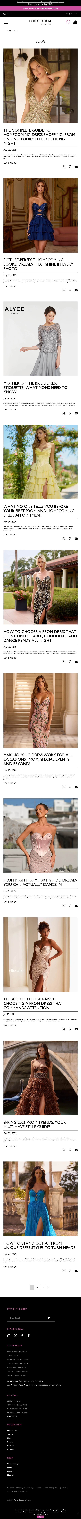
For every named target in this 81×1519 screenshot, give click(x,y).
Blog (9, 1438)
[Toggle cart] (75, 22)
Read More (9, 163)
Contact (10, 1446)
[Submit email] (49, 1318)
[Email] (76, 166)
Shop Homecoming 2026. (40, 4)
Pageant (10, 1471)
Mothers (10, 1475)
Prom (9, 1467)
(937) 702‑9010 (13, 1401)
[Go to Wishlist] (68, 22)
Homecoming (12, 1464)
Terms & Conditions (44, 1488)
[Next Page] (48, 1287)
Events (10, 1442)
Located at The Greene (17, 1412)
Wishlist (10, 1434)
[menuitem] (9, 1336)
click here (44, 1514)
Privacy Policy (61, 1488)
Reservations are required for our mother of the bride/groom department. (40, 2)
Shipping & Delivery (24, 1488)
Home (9, 30)
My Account (12, 1430)
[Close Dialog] (78, 1513)
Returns (10, 1449)
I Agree (40, 1517)
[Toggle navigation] (6, 22)
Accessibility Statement (17, 1491)
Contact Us (12, 1416)
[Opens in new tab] (64, 167)
